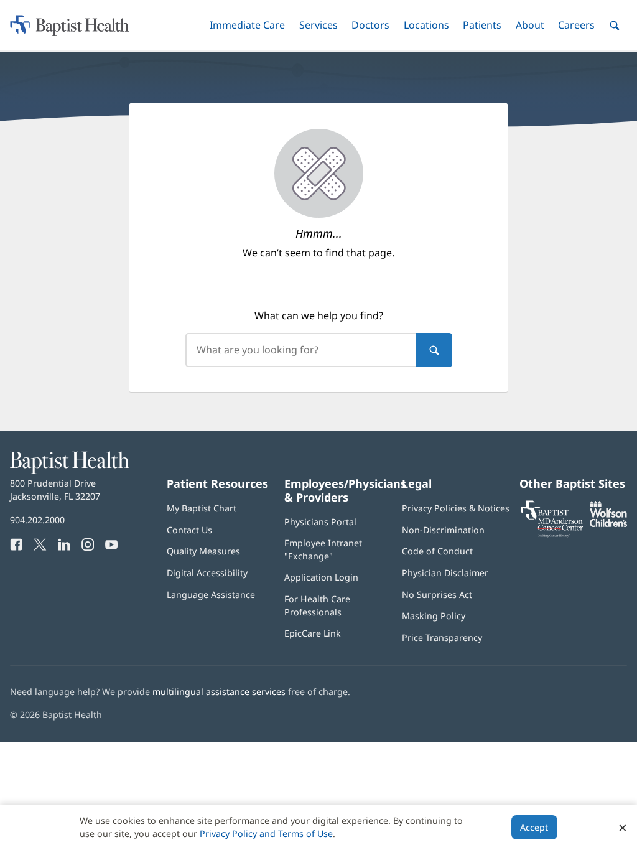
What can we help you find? (318, 315)
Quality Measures (203, 551)
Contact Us (189, 530)
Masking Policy (433, 616)
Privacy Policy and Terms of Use (266, 833)
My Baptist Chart (201, 508)
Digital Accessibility (207, 573)
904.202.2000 (37, 520)
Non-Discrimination (443, 530)
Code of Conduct (437, 551)
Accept (534, 827)
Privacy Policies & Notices (455, 508)
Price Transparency (442, 637)
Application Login (321, 577)
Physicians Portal (320, 522)
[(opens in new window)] (608, 524)
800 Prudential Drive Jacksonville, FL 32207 (55, 489)
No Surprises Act (437, 594)
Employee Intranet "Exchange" (323, 549)
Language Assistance (211, 594)
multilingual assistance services (219, 692)
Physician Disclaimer (445, 573)
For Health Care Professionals (317, 605)
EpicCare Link (312, 633)
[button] (247, 25)
